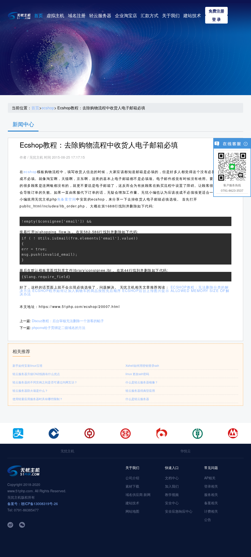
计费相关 (211, 511)
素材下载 (132, 486)
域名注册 (77, 15)
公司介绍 (132, 478)
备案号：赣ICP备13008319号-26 (32, 503)
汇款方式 (149, 15)
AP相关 (209, 478)
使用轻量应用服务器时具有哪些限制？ (38, 399)
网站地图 (132, 511)
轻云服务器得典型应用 (140, 390)
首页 (38, 15)
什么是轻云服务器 (137, 399)
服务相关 (211, 494)
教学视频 (172, 494)
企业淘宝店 (126, 15)
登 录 (216, 19)
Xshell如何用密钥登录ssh (142, 365)
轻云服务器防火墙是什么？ (30, 390)
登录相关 (211, 486)
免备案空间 (66, 199)
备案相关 (211, 503)
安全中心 (172, 503)
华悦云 (185, 451)
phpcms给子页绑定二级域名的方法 (58, 327)
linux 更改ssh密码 (137, 374)
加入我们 (172, 486)
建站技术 (192, 15)
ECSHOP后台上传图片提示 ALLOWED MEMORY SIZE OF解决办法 (124, 292)
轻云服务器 (100, 15)
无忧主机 (67, 451)
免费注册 (216, 11)
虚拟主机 (55, 15)
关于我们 (171, 15)
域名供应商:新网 (138, 494)
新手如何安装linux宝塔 (27, 365)
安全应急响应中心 (178, 511)
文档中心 (172, 478)
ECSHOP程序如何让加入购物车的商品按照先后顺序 (76, 290)
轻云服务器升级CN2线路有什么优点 (36, 374)
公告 (207, 519)
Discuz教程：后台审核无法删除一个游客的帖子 (68, 320)
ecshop (47, 108)
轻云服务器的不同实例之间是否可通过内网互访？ (45, 382)
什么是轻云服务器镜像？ (142, 382)
